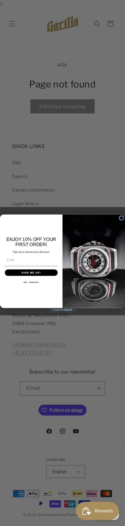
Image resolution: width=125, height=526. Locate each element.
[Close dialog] (121, 218)
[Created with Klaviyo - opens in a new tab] (63, 310)
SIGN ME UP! (31, 272)
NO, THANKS (31, 282)
